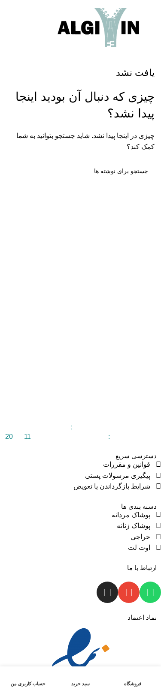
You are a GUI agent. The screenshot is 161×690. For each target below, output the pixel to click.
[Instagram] (107, 592)
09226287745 (48, 427)
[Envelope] (129, 592)
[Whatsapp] (150, 592)
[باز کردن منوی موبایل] (151, 27)
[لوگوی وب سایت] (98, 27)
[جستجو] (9, 27)
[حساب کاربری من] (23, 27)
